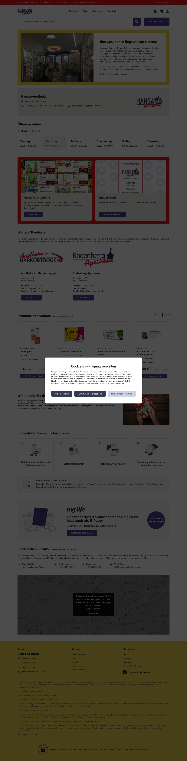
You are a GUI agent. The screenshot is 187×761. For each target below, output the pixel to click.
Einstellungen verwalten (121, 394)
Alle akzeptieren (62, 394)
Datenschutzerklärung (107, 383)
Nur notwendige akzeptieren (90, 394)
